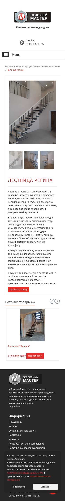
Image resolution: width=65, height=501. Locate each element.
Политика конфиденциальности (27, 448)
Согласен (45, 486)
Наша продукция (23, 66)
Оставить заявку (18, 289)
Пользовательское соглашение (26, 443)
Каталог (13, 426)
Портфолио (15, 435)
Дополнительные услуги (22, 430)
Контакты (14, 439)
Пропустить (19, 486)
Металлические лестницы (47, 66)
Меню (16, 55)
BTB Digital (33, 495)
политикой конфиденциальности (25, 473)
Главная (9, 66)
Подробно (14, 406)
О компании (15, 422)
